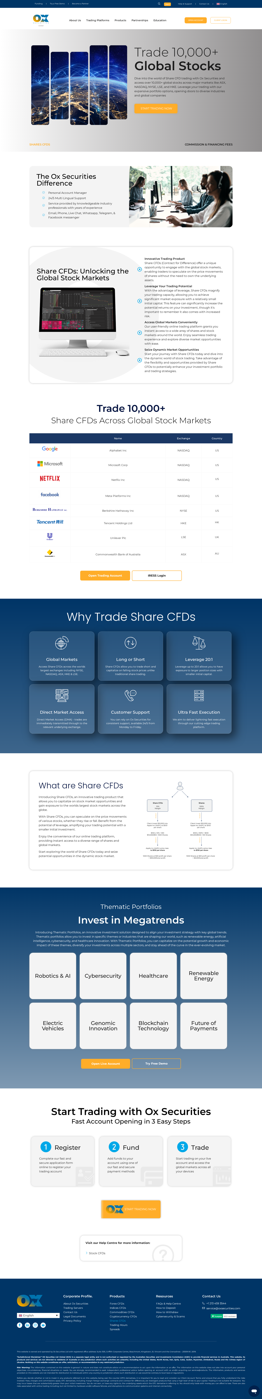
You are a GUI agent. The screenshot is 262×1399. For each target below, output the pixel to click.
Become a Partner (80, 3)
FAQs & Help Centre (168, 1303)
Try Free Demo (156, 1063)
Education (159, 20)
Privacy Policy (72, 1320)
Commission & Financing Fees (209, 144)
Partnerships (140, 20)
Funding (39, 3)
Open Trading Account (105, 575)
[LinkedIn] (27, 1325)
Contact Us (204, 4)
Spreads (115, 1329)
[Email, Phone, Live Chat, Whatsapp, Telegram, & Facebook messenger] (79, 215)
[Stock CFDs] (131, 1253)
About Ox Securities (75, 1303)
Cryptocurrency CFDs (123, 1316)
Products (120, 20)
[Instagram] (35, 1325)
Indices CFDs (118, 1308)
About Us (75, 20)
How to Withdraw (167, 1312)
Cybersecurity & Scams (170, 1316)
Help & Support (185, 4)
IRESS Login (157, 575)
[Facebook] (19, 1325)
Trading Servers (73, 1308)
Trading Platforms (97, 20)
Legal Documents (74, 1316)
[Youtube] (43, 1325)
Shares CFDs (39, 144)
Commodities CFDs (122, 1312)
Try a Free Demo (57, 3)
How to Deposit (166, 1308)
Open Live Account (105, 1063)
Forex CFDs (117, 1303)
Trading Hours (118, 1325)
